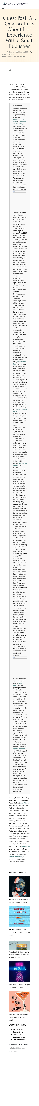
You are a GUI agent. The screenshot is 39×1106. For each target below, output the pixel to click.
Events (4, 54)
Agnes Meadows (19, 749)
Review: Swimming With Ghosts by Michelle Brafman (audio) (19, 932)
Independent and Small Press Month (13, 57)
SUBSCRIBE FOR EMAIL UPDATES (18, 1045)
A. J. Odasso (24, 803)
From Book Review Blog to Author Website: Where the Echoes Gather (19, 954)
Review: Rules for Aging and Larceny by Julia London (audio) (19, 1017)
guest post (10, 54)
